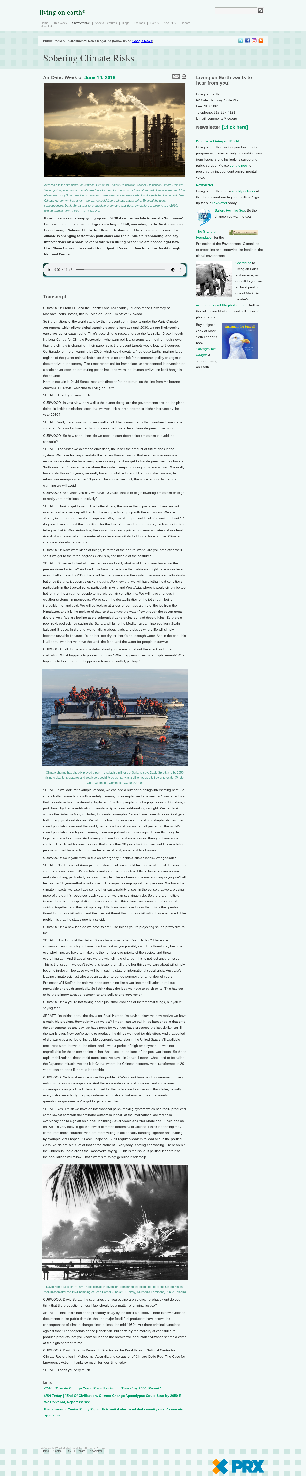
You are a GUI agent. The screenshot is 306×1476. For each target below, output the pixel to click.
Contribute (243, 263)
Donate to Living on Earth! (217, 141)
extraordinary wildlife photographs (221, 305)
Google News (142, 41)
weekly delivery (243, 191)
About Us (170, 23)
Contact (57, 1450)
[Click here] (234, 127)
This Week (60, 23)
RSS (69, 1450)
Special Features (106, 23)
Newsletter (48, 26)
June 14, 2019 (99, 77)
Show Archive (81, 23)
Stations (139, 23)
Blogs (125, 23)
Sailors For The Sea (230, 210)
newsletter (219, 203)
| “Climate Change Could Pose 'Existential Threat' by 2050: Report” (102, 1388)
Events (154, 23)
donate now (238, 165)
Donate (185, 23)
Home (45, 23)
